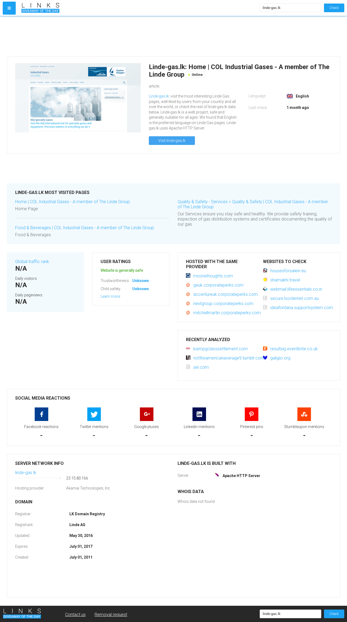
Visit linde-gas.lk (171, 140)
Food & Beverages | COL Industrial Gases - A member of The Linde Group (84, 227)
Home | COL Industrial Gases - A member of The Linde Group (72, 201)
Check (334, 8)
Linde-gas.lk (159, 96)
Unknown (140, 280)
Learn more (110, 296)
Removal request (111, 614)
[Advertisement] (169, 36)
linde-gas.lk (25, 472)
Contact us (75, 614)
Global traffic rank (32, 261)
